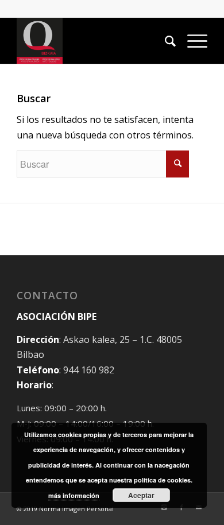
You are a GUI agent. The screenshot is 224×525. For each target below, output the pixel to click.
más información (73, 495)
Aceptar (141, 495)
